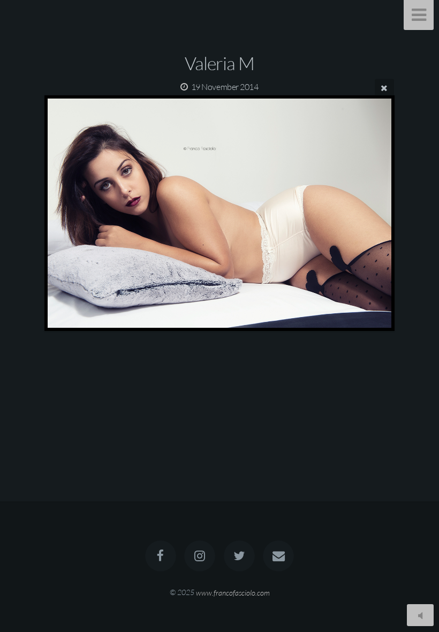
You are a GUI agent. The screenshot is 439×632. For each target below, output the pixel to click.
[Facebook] (160, 555)
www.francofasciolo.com (233, 592)
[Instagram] (199, 555)
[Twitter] (239, 555)
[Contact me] (278, 555)
